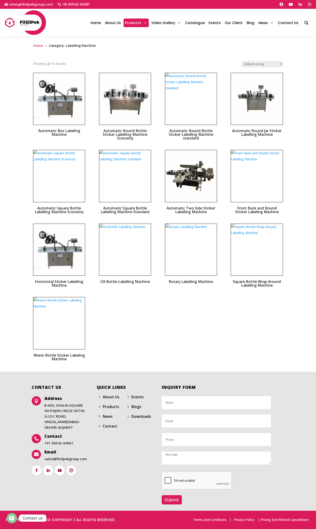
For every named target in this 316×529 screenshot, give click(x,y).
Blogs (136, 406)
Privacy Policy (244, 519)
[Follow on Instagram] (71, 470)
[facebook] (281, 4)
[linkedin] (300, 4)
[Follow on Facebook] (36, 470)
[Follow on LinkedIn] (48, 470)
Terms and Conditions (209, 519)
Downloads (141, 416)
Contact (110, 426)
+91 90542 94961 (76, 4)
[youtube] (291, 4)
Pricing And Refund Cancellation (285, 519)
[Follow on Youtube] (60, 470)
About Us (111, 396)
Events (137, 396)
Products (111, 406)
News (108, 416)
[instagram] (309, 4)
